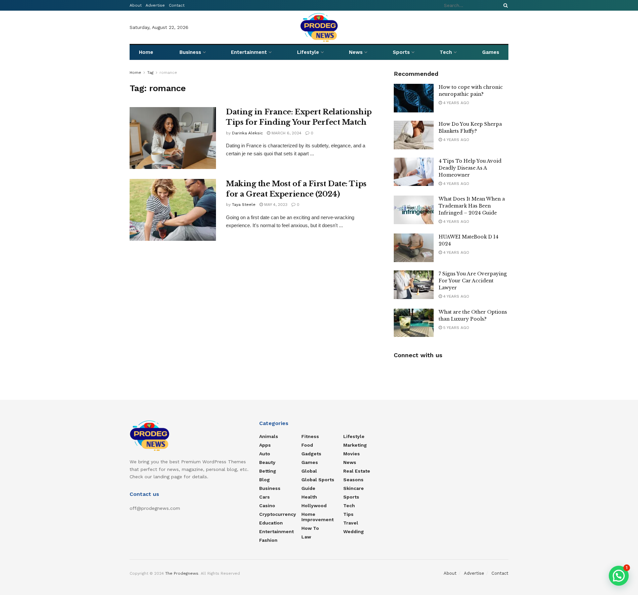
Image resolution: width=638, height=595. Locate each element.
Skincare (353, 488)
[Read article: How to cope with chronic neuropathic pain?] (414, 98)
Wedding (353, 531)
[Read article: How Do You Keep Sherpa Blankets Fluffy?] (414, 135)
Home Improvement (317, 517)
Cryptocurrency (277, 514)
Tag (150, 72)
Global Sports (317, 479)
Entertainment (249, 52)
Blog (264, 479)
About (136, 5)
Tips (348, 514)
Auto (264, 453)
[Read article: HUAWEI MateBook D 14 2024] (414, 247)
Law (306, 536)
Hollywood (314, 505)
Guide (308, 488)
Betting (267, 471)
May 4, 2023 (275, 204)
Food (307, 445)
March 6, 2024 (285, 133)
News (356, 52)
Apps (265, 445)
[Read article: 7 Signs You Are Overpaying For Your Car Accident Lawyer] (414, 284)
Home (146, 52)
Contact (176, 5)
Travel (350, 522)
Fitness (310, 436)
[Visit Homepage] (319, 27)
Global (309, 471)
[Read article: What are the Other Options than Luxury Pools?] (414, 323)
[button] (619, 576)
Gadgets (311, 453)
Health (309, 497)
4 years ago (455, 102)
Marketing (355, 445)
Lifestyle (308, 52)
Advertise (155, 5)
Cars (264, 497)
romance (168, 72)
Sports (401, 52)
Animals (268, 436)
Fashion (268, 540)
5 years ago (455, 327)
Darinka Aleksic (247, 133)
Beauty (267, 462)
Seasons (353, 479)
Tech (446, 52)
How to (310, 528)
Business (190, 52)
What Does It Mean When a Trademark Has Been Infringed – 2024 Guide (472, 206)
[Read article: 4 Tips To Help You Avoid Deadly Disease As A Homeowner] (414, 172)
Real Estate (356, 471)
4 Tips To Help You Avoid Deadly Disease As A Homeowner (470, 168)
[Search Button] (504, 5)
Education (271, 522)
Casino (267, 505)
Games (490, 52)
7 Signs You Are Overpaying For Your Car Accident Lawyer (473, 281)
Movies (351, 453)
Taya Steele (244, 204)
